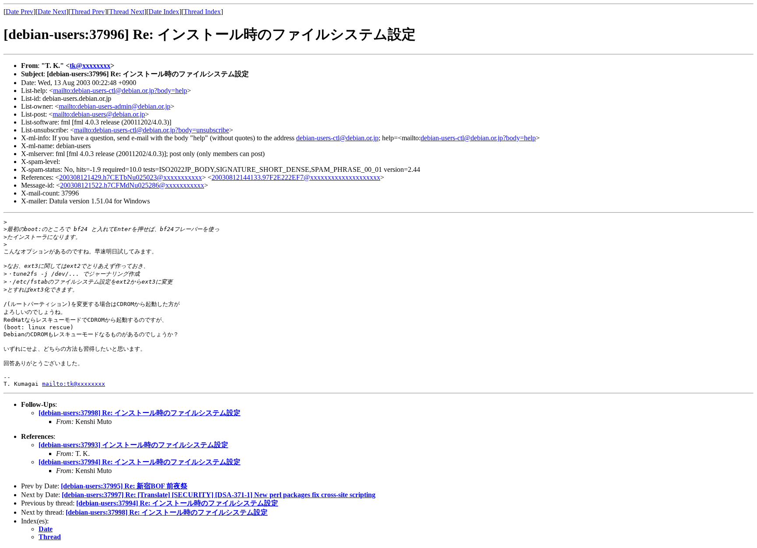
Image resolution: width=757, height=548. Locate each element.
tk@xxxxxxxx (90, 65)
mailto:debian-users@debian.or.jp (99, 114)
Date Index (164, 11)
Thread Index (202, 11)
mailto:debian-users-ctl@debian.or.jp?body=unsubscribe (151, 130)
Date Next (52, 11)
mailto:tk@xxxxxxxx (73, 384)
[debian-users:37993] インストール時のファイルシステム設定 (133, 444)
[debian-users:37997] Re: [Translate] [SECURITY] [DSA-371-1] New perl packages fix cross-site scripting (218, 494)
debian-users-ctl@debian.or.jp (337, 138)
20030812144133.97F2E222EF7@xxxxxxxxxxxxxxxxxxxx (296, 177)
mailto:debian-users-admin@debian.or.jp (114, 106)
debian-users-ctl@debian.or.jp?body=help (478, 138)
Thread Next (126, 11)
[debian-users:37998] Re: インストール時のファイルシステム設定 (140, 412)
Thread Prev (88, 11)
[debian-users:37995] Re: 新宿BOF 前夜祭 (124, 486)
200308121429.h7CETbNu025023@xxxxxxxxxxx (130, 177)
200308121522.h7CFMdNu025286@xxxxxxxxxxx (132, 185)
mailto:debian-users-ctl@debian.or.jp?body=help (120, 90)
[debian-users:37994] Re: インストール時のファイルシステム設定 (140, 462)
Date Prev (19, 11)
